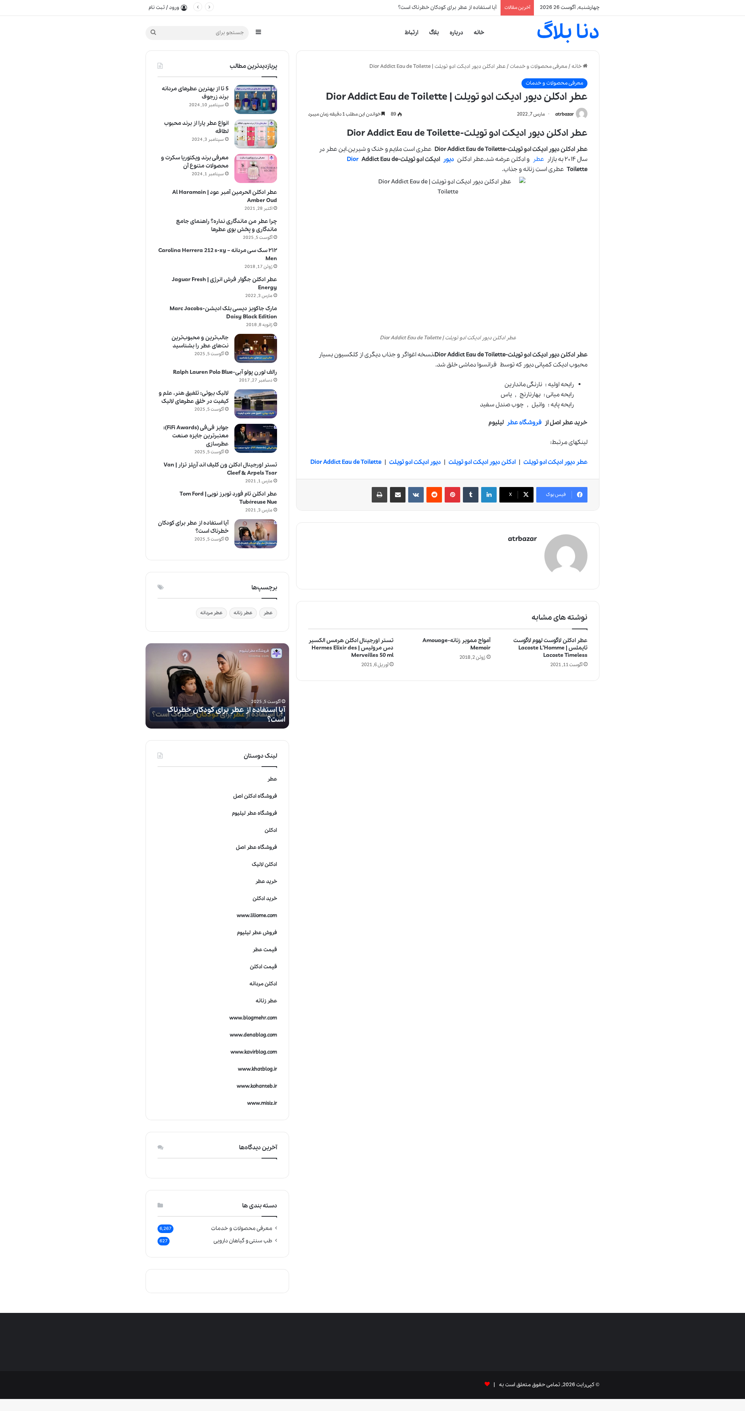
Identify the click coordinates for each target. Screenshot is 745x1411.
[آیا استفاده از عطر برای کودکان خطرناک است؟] (255, 533)
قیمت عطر (265, 949)
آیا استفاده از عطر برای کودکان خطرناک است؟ (447, 7)
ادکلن (271, 830)
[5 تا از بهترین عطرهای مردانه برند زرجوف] (255, 99)
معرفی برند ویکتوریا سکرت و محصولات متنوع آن (195, 162)
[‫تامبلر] (470, 495)
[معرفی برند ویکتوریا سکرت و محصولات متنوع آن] (255, 168)
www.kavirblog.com (253, 1052)
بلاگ (434, 32)
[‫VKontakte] (416, 495)
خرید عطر (266, 881)
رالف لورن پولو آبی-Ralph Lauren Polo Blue (225, 372)
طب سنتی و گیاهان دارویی (242, 1241)
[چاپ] (379, 495)
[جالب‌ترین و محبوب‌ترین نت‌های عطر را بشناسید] (255, 348)
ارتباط (411, 32)
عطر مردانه (211, 613)
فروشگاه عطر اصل (256, 847)
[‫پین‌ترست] (452, 495)
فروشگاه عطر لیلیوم (254, 813)
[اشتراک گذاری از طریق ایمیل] (397, 495)
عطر (538, 159)
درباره (456, 32)
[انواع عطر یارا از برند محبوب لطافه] (255, 134)
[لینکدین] (489, 495)
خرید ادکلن (265, 898)
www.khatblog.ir (257, 1069)
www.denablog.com (253, 1035)
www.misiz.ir (262, 1103)
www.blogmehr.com (253, 1018)
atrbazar (564, 114)
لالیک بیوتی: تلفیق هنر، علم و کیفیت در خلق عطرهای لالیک (194, 397)
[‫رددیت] (434, 495)
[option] (217, 686)
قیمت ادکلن (263, 967)
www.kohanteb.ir (257, 1086)
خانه (479, 32)
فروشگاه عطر (524, 422)
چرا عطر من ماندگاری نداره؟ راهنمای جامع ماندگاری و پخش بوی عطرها (226, 225)
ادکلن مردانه (263, 984)
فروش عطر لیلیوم (257, 932)
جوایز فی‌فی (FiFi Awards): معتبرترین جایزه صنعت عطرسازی (196, 436)
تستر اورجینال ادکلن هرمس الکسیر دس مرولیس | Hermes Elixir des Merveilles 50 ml (350, 648)
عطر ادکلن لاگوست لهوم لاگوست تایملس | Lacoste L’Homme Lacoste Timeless (550, 648)
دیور (448, 159)
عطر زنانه (243, 613)
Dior (353, 159)
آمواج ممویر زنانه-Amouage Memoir (456, 644)
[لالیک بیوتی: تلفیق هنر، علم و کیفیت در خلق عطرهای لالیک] (255, 403)
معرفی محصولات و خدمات (538, 66)
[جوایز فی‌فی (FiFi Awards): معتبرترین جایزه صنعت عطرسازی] (255, 438)
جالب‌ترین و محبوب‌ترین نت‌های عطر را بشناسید (200, 342)
